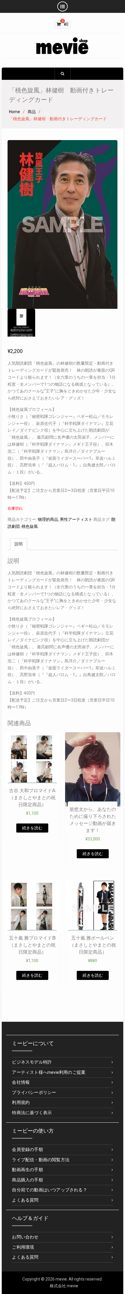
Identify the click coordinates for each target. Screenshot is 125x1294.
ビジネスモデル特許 (32, 1062)
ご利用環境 (23, 1247)
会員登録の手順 (27, 1149)
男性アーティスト (76, 519)
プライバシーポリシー (34, 1092)
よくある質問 (25, 1200)
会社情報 (21, 1082)
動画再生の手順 (27, 1169)
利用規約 (21, 1102)
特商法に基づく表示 (32, 1112)
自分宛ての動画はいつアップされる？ (49, 1190)
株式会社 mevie (64, 1285)
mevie (61, 1279)
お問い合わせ (25, 1237)
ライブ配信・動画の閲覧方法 (40, 1159)
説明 (19, 544)
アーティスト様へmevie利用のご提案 (48, 1072)
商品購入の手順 (27, 1180)
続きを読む (32, 828)
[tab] (18, 544)
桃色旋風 (30, 526)
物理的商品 (48, 519)
